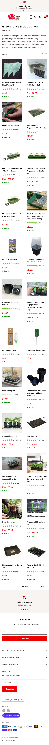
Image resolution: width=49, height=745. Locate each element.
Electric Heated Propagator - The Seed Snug (12, 215)
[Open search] (35, 17)
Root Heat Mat (32, 436)
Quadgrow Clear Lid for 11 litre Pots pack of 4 (36, 260)
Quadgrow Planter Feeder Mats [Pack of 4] (11, 84)
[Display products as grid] (42, 54)
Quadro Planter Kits (9, 436)
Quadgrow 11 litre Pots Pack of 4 (10, 303)
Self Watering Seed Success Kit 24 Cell (9, 478)
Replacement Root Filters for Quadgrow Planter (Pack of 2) (36, 393)
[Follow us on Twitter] (8, 710)
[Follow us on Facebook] (3, 710)
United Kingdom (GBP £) (11, 700)
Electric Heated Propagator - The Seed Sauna (12, 170)
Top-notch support (31, 602)
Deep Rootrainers (8, 522)
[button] (12, 90)
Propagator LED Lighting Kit (36, 523)
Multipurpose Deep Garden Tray (12, 566)
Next (42, 586)
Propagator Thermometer (36, 350)
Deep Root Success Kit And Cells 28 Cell (35, 84)
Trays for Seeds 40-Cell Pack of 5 (35, 566)
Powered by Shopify (8, 740)
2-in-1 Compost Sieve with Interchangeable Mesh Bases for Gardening (36, 216)
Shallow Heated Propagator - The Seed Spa (37, 127)
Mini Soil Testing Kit (9, 259)
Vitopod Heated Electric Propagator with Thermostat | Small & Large (35, 305)
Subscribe (25, 639)
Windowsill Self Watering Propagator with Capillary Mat (36, 171)
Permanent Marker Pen (10, 125)
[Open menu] (3, 17)
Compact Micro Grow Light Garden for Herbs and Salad (37, 479)
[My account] (40, 17)
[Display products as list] (46, 54)
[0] (44, 17)
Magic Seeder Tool (9, 350)
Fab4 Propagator (8, 391)
